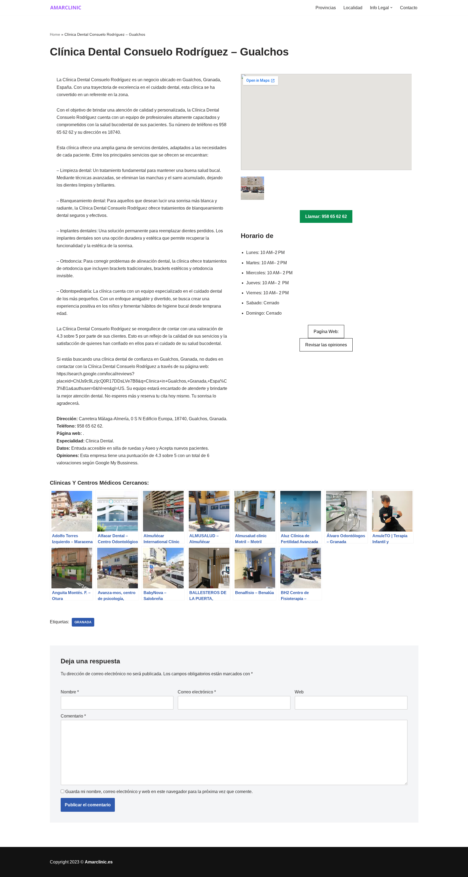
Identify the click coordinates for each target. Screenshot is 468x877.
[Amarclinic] (66, 7)
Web (299, 692)
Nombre (70, 692)
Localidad (352, 7)
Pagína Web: (326, 331)
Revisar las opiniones (326, 345)
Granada (83, 622)
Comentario (73, 716)
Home (55, 34)
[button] (391, 7)
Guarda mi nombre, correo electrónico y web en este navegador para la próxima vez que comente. (159, 791)
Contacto (408, 7)
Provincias (326, 7)
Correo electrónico (197, 692)
